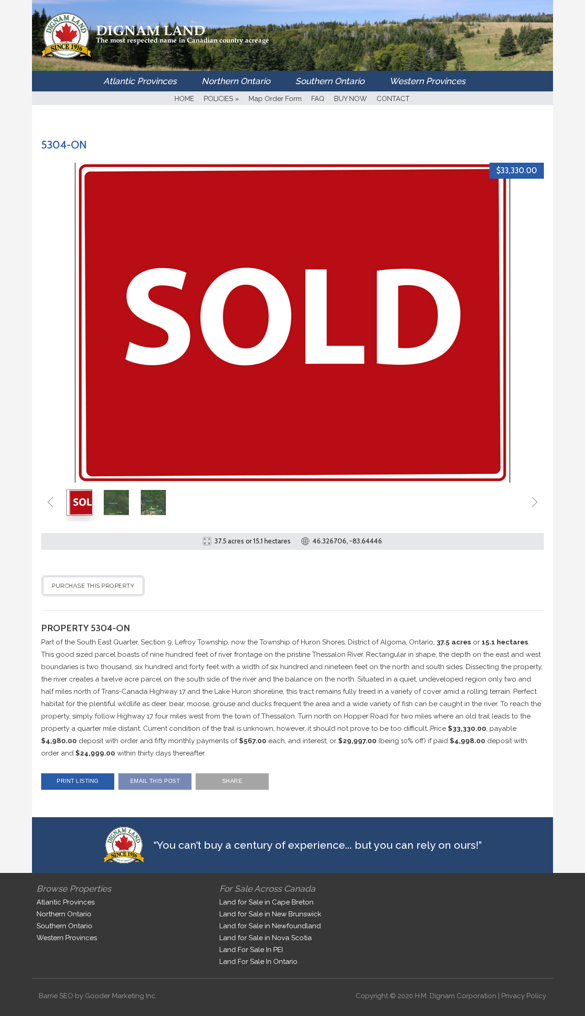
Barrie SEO (56, 996)
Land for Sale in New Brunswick (270, 914)
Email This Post (155, 781)
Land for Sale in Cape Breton (266, 902)
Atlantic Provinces (139, 81)
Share (232, 781)
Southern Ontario (329, 81)
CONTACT (393, 99)
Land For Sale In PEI (251, 950)
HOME (184, 99)
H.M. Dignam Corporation (455, 996)
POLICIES (221, 99)
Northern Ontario (236, 81)
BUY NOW (350, 99)
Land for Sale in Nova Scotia (265, 938)
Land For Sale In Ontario (258, 961)
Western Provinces (427, 81)
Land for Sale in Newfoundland (270, 926)
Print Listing (78, 781)
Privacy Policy (523, 996)
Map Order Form (275, 99)
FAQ (317, 99)
